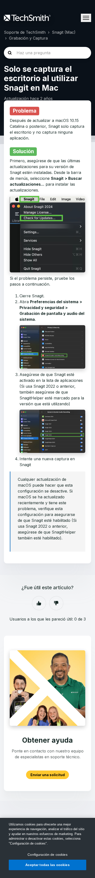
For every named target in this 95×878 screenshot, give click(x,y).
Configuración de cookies (47, 855)
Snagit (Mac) (64, 32)
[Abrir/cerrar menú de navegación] (86, 18)
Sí (39, 603)
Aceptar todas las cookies (47, 865)
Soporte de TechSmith (25, 32)
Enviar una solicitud (47, 775)
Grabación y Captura (28, 38)
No (56, 603)
